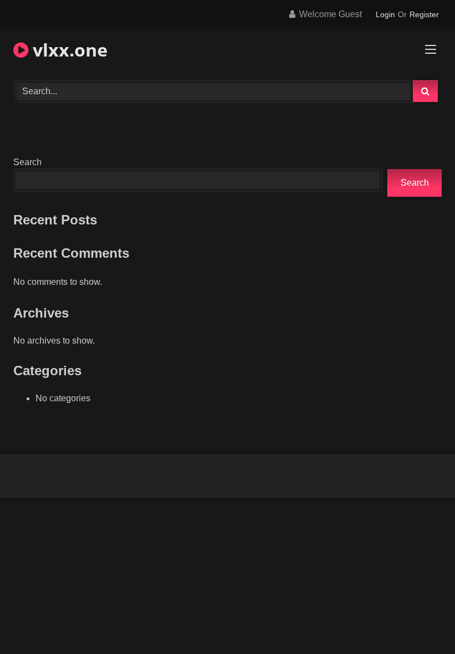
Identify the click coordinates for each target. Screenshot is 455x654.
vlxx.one (68, 50)
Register (424, 14)
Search (27, 162)
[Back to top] (420, 621)
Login (385, 14)
